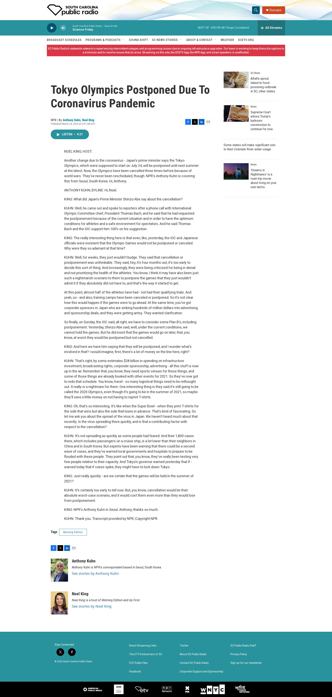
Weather (227, 39)
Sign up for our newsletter (246, 662)
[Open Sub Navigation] (123, 39)
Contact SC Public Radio (194, 662)
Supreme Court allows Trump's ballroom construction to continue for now (262, 120)
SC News (255, 72)
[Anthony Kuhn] (59, 570)
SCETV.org (246, 39)
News (253, 106)
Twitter (184, 645)
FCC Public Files (138, 662)
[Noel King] (59, 602)
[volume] (63, 28)
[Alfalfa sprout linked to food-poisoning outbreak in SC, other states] (236, 80)
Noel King (88, 120)
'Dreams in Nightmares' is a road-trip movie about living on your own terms (263, 178)
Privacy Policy (238, 654)
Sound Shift (138, 39)
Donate (275, 10)
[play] (52, 28)
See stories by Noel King (91, 606)
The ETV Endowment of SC (145, 654)
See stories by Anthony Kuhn (95, 573)
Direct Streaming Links (142, 645)
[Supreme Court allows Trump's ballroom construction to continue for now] (236, 113)
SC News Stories (165, 39)
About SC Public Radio (193, 654)
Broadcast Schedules (64, 39)
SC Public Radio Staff (243, 645)
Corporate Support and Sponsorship (201, 671)
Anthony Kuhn (72, 120)
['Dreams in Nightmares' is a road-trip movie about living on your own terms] (236, 171)
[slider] (69, 28)
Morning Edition (73, 532)
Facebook (135, 671)
